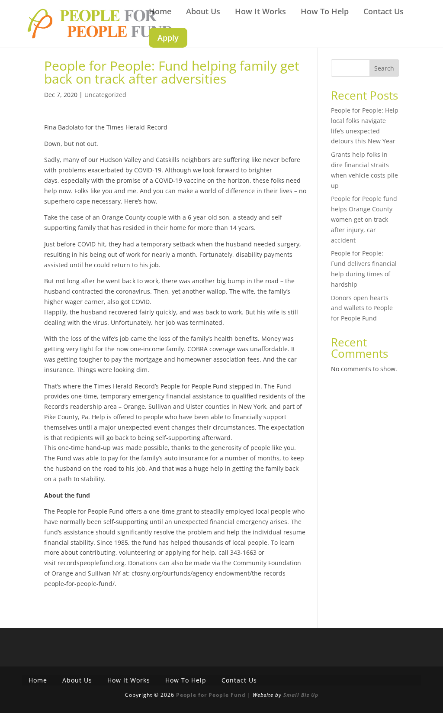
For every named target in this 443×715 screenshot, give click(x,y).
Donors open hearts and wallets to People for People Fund (362, 308)
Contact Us (383, 12)
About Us (203, 12)
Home (160, 12)
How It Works (260, 12)
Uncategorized (105, 95)
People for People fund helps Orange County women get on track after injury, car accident (364, 219)
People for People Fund (211, 695)
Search (384, 68)
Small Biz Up (300, 695)
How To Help (325, 12)
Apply (168, 37)
